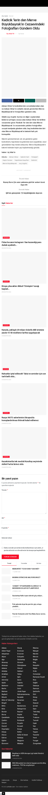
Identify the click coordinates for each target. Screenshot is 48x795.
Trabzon (36, 717)
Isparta (20, 683)
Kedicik (34, 160)
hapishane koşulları (22, 160)
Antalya (4, 671)
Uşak (35, 723)
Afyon (4, 657)
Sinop (35, 697)
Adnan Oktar (13, 157)
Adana (4, 648)
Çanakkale (5, 717)
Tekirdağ (36, 712)
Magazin (20, 740)
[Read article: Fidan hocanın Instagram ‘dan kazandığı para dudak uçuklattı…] (24, 224)
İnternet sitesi (7, 538)
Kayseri (20, 712)
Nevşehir (36, 665)
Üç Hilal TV (10, 34)
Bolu (3, 709)
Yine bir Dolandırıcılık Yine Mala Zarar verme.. (29, 614)
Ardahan (5, 674)
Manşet (35, 651)
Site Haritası (24, 780)
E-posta (5, 528)
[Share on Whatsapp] (30, 100)
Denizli (4, 726)
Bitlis (3, 706)
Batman (4, 691)
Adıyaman (5, 654)
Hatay (19, 674)
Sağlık (35, 683)
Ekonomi (5, 743)
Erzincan (20, 651)
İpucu (19, 680)
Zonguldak (37, 743)
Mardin (35, 654)
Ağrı (3, 659)
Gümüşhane (21, 665)
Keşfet (19, 714)
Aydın (4, 683)
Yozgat (35, 740)
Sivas (35, 700)
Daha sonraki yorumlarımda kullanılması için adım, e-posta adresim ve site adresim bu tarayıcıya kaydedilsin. (25, 549)
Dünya (4, 732)
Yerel (35, 738)
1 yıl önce (21, 34)
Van (34, 726)
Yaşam (35, 732)
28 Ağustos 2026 (6, 248)
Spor (35, 709)
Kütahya (20, 738)
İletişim (4, 782)
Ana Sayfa (5, 16)
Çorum (4, 723)
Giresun (20, 662)
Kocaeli (20, 726)
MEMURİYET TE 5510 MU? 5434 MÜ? (25, 569)
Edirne (4, 738)
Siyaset (35, 703)
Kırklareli (20, 720)
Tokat (35, 714)
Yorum (5, 490)
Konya (19, 729)
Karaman (20, 700)
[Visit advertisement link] (24, 10)
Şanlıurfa (36, 691)
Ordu (35, 671)
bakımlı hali (25, 157)
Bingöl (4, 703)
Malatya (20, 743)
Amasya (5, 665)
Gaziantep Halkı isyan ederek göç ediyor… (27, 596)
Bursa (5, 369)
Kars (19, 703)
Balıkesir (5, 685)
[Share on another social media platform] (41, 100)
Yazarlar (36, 735)
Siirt (34, 694)
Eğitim (4, 740)
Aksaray (5, 662)
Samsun (36, 688)
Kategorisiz (21, 709)
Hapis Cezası (7, 160)
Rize (34, 680)
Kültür (19, 732)
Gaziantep (21, 659)
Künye (15, 780)
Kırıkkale (20, 717)
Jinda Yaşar (21, 691)
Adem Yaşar (6, 651)
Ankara (6, 237)
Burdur (4, 712)
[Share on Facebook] (7, 100)
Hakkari (20, 671)
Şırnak (35, 706)
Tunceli (35, 720)
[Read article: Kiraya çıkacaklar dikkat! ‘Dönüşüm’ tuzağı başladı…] (24, 268)
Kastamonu (21, 706)
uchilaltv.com (11, 787)
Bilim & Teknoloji (8, 700)
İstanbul (20, 685)
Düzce (4, 735)
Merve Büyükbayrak (10, 163)
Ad (3, 518)
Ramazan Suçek (39, 677)
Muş (34, 662)
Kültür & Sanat (22, 735)
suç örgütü (23, 163)
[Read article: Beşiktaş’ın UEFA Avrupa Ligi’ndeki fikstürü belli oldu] (6, 755)
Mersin (35, 657)
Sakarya (36, 685)
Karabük (20, 697)
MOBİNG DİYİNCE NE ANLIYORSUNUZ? (26, 577)
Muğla (35, 659)
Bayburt (4, 694)
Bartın (4, 688)
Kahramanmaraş (23, 694)
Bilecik (4, 697)
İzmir (19, 688)
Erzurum (20, 654)
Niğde (35, 668)
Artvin (4, 677)
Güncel (11, 16)
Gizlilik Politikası (37, 780)
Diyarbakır (5, 729)
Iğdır (19, 677)
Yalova (35, 729)
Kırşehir (20, 723)
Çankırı (4, 720)
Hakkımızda (5, 780)
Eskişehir (20, 657)
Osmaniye (36, 674)
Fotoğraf (35, 157)
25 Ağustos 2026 (6, 335)
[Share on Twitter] (18, 100)
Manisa (35, 648)
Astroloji (5, 680)
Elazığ (19, 648)
